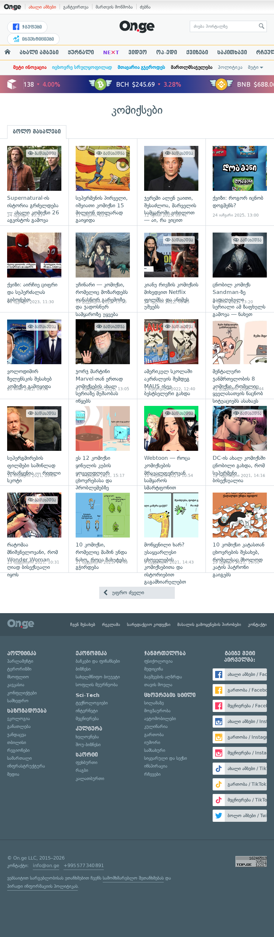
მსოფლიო (18, 676)
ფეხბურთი (86, 762)
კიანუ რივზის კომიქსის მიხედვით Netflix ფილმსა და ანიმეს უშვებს (171, 268)
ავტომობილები (160, 718)
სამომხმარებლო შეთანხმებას (133, 878)
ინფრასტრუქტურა (26, 766)
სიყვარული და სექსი (165, 758)
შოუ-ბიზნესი (88, 744)
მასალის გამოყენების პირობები (209, 624)
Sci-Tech (88, 695)
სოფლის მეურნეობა (97, 684)
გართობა (154, 734)
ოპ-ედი (166, 52)
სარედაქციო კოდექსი (149, 624)
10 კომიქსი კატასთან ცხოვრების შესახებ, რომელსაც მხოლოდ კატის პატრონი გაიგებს (240, 528)
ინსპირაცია (155, 766)
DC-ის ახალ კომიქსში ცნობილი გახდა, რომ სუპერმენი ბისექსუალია (240, 442)
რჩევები (152, 774)
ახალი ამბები (42, 7)
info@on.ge (46, 865)
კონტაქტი (257, 624)
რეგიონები (18, 750)
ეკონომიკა (91, 653)
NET (111, 52)
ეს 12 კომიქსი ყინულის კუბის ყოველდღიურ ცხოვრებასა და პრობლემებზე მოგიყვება (102, 442)
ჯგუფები (31, 27)
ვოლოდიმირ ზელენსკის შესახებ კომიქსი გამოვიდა (34, 355)
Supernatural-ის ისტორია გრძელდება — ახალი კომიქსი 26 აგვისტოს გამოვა (34, 182)
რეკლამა (111, 624)
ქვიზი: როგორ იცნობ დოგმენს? (240, 182)
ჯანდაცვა (16, 734)
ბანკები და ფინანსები (98, 661)
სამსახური (154, 750)
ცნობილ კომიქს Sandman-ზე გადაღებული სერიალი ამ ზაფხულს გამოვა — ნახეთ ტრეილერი (240, 268)
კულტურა (89, 729)
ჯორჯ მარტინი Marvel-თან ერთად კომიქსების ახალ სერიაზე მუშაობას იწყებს (102, 355)
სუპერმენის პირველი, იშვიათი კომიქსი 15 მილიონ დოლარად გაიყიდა (102, 182)
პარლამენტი (20, 661)
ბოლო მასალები (37, 131)
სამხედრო (18, 700)
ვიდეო (137, 52)
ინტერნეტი (87, 710)
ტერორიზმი (19, 669)
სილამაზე (154, 703)
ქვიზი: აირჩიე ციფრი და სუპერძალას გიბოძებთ (34, 268)
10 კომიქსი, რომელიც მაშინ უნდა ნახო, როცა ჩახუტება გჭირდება (102, 528)
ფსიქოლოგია (158, 661)
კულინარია (156, 726)
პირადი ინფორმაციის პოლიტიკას (42, 886)
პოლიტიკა (230, 67)
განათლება (19, 726)
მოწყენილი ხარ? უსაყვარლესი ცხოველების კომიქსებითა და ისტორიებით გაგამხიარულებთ (171, 528)
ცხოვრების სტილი (170, 695)
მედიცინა (153, 669)
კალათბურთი (90, 778)
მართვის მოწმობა (114, 7)
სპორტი (87, 755)
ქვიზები (197, 52)
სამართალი (19, 758)
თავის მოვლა (158, 684)
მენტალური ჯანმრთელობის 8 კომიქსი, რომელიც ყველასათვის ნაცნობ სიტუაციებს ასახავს (240, 355)
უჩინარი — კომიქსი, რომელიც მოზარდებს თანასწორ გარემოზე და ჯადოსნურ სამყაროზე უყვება (102, 268)
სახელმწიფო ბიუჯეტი (98, 676)
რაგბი (82, 770)
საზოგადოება (27, 711)
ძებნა (145, 7)
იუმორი (152, 742)
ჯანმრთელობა (165, 653)
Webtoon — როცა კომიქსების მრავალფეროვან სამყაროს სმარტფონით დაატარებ (171, 442)
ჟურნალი (81, 52)
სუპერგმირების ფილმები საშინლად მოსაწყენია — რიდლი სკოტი (34, 442)
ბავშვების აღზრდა (163, 676)
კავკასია (15, 684)
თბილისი (16, 742)
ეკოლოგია (18, 718)
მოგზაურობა (157, 710)
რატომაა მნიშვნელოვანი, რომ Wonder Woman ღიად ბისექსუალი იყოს (34, 528)
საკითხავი (232, 52)
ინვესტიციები (37, 39)
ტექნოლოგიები (92, 703)
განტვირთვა (75, 7)
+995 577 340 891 (84, 865)
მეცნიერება (87, 718)
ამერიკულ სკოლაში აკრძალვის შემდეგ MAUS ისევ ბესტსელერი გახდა (171, 355)
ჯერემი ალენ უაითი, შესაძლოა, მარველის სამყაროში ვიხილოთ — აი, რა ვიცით (171, 182)
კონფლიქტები (22, 693)
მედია (13, 774)
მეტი (253, 67)
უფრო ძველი (127, 592)
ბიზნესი (83, 669)
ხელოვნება (87, 736)
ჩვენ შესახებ (82, 624)
